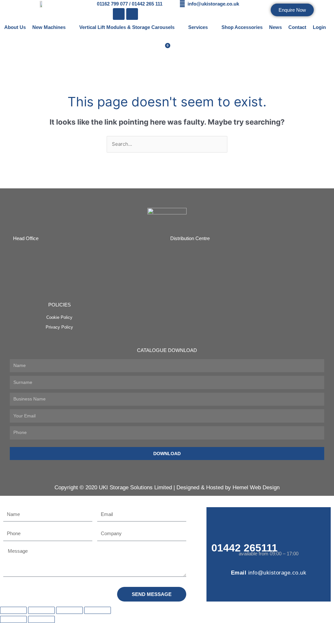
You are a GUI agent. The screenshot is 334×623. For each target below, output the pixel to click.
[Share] (69, 610)
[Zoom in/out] (13, 610)
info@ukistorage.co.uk (277, 573)
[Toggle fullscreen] (41, 610)
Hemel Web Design (256, 487)
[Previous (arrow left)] (13, 619)
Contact (297, 27)
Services (198, 27)
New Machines (49, 27)
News (275, 27)
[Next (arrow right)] (41, 619)
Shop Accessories (242, 27)
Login (319, 27)
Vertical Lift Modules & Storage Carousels (127, 27)
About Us (15, 27)
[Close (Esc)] (97, 610)
